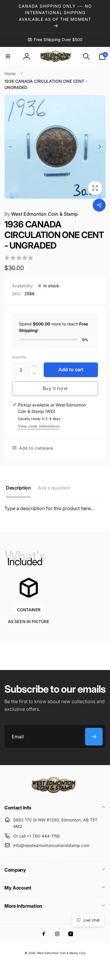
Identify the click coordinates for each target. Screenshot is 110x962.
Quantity (19, 357)
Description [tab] (18, 488)
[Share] (99, 205)
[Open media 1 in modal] (55, 147)
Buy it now (55, 388)
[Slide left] (10, 147)
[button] (7, 56)
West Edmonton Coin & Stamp (41, 214)
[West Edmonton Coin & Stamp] (55, 792)
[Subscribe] (94, 736)
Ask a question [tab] (54, 488)
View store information (39, 426)
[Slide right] (99, 147)
